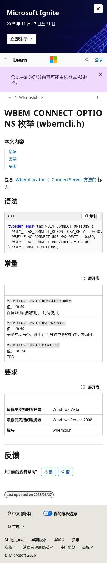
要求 (12, 166)
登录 (99, 59)
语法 (12, 151)
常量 (12, 159)
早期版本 (39, 539)
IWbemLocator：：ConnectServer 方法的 (55, 180)
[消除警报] (98, 8)
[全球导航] (5, 60)
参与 (75, 539)
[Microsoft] (53, 59)
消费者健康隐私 (36, 547)
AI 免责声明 (14, 539)
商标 (86, 547)
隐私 (8, 547)
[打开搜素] (87, 60)
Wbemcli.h (29, 97)
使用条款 (67, 547)
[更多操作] (98, 97)
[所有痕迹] (9, 97)
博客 (57, 539)
